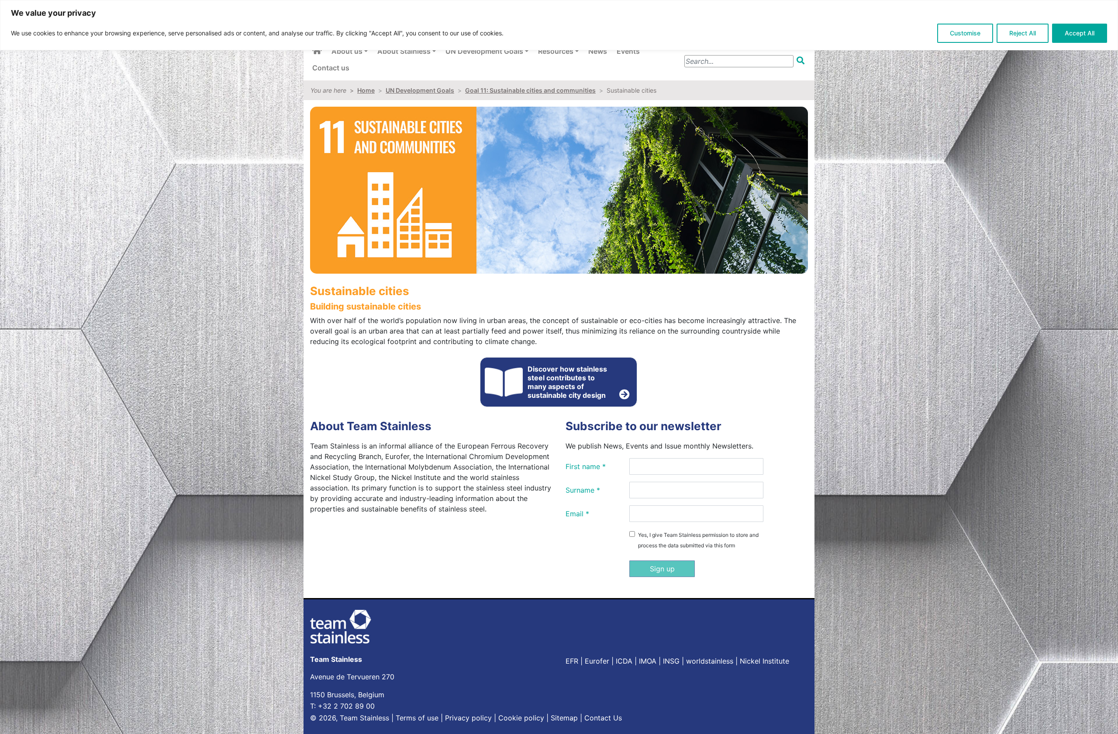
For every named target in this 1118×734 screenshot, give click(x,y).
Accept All (1079, 33)
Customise (965, 33)
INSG (671, 661)
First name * (586, 466)
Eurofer (597, 661)
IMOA (647, 661)
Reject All (1022, 33)
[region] (559, 25)
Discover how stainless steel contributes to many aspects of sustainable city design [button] (567, 382)
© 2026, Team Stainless (349, 717)
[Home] (317, 51)
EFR (572, 661)
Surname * (583, 490)
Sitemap (564, 717)
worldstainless (709, 661)
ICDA (624, 661)
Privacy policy (468, 717)
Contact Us (603, 717)
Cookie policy (521, 717)
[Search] (800, 60)
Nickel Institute (764, 661)
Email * (577, 513)
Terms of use (417, 717)
